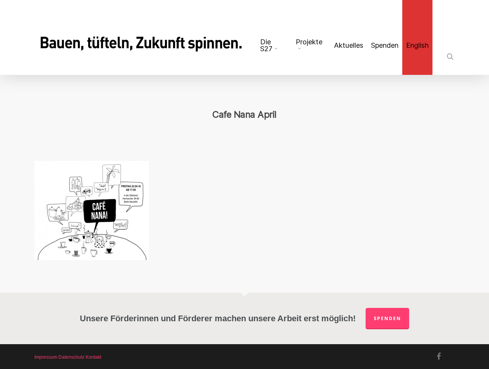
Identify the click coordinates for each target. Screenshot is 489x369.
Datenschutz (71, 357)
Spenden (387, 318)
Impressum (45, 357)
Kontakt (93, 357)
